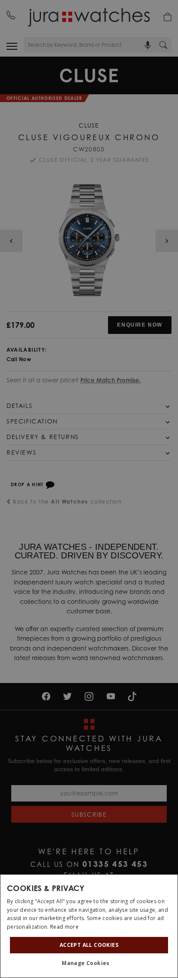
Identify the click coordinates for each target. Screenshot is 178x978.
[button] (89, 963)
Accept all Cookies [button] (89, 945)
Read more (64, 926)
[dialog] (89, 926)
